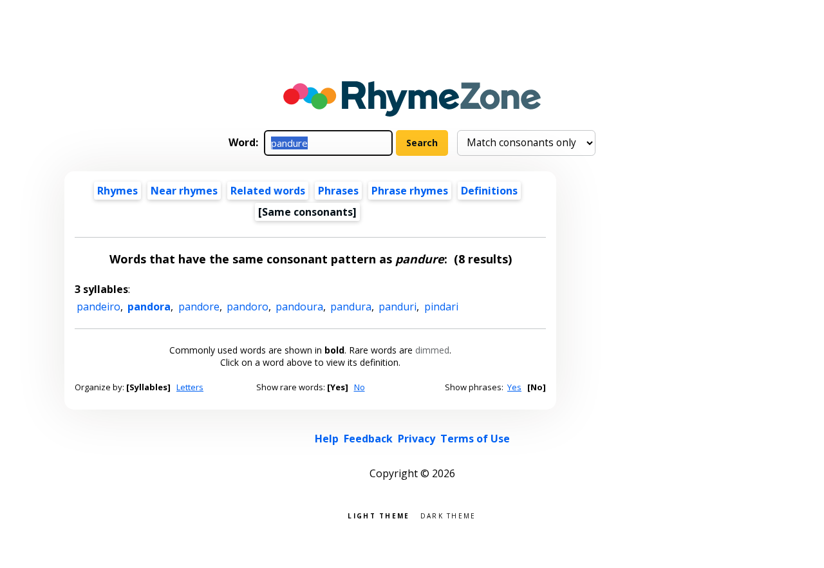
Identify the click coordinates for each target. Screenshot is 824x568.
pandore (199, 306)
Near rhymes (184, 191)
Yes (514, 387)
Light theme (378, 515)
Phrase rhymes (409, 191)
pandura (350, 306)
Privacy (416, 438)
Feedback (368, 438)
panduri (398, 306)
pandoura (299, 306)
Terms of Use (475, 438)
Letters (189, 387)
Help (327, 438)
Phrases (338, 191)
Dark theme (448, 515)
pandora (149, 306)
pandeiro (98, 306)
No (359, 387)
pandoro (247, 306)
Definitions (489, 191)
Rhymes (117, 191)
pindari (441, 306)
